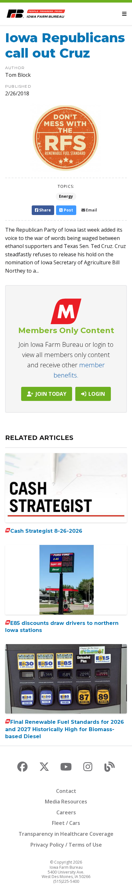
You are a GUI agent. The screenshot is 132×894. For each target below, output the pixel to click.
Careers (66, 812)
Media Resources (66, 801)
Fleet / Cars (66, 822)
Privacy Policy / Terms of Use (66, 844)
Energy (66, 196)
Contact (66, 790)
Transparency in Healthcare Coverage (66, 833)
